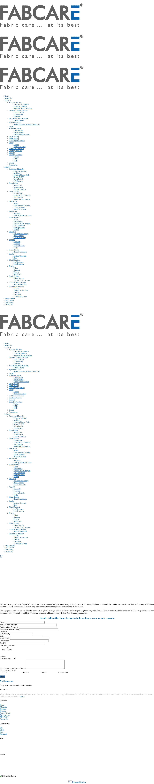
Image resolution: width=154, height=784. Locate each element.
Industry (3, 656)
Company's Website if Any (9, 629)
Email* (3, 643)
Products (3, 709)
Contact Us (4, 719)
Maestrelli (3, 734)
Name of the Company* (9, 625)
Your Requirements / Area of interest (13, 668)
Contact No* (5, 641)
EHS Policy (4, 717)
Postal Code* (5, 638)
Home (2, 705)
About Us (3, 707)
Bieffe (2, 730)
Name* (3, 622)
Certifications (4, 715)
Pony (2, 732)
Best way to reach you (8, 645)
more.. (22, 696)
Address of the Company (9, 627)
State (2, 636)
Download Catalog (79, 782)
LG (1, 728)
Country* (3, 632)
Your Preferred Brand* (8, 670)
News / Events (5, 713)
